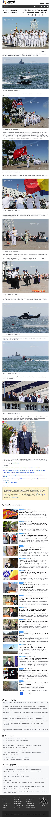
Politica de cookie (30, 805)
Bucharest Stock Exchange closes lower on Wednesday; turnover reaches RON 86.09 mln (25, 786)
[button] (47, 6)
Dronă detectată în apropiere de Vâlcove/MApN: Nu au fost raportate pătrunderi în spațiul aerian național (33, 646)
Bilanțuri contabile (18, 801)
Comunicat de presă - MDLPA (12, 742)
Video (38, 6)
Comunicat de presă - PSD (12, 754)
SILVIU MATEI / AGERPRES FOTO (31, 50)
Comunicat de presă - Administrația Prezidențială (17, 740)
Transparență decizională (17, 798)
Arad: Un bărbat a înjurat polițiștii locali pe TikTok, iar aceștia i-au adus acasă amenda (33, 671)
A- (41, 51)
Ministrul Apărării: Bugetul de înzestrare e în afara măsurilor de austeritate (18, 472)
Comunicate (9, 736)
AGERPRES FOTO (16, 463)
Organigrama (5, 801)
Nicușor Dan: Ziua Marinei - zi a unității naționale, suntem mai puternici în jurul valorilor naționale (23, 470)
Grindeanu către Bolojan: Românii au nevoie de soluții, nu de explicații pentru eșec (24, 771)
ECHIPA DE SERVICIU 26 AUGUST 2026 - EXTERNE (18, 776)
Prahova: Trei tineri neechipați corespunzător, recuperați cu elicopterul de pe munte (27, 716)
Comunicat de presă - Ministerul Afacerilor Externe (17, 750)
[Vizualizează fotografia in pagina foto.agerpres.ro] (25, 33)
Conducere (4, 799)
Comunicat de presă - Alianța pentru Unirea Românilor (18, 759)
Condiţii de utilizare (30, 797)
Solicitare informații (18, 805)
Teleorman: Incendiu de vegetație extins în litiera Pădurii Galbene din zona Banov (33, 683)
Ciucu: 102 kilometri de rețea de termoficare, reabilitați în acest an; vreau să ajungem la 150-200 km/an (33, 659)
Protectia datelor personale (30, 800)
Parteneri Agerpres (30, 807)
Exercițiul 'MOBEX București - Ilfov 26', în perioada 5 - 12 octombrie (33, 634)
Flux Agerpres (10, 765)
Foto (35, 6)
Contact (4, 809)
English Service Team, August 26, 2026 (15, 774)
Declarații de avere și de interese (7, 804)
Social (6, 50)
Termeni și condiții (30, 803)
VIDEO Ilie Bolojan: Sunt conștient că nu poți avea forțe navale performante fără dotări (21, 467)
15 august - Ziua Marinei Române (9, 482)
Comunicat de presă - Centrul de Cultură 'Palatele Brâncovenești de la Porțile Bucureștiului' (26, 752)
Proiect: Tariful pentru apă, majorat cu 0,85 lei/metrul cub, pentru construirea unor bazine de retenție (32, 560)
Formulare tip (17, 807)
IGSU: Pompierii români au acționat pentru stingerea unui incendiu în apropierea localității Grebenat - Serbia (33, 622)
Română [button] (29, 814)
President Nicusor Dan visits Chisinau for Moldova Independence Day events (22, 788)
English (46, 3)
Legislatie (4, 797)
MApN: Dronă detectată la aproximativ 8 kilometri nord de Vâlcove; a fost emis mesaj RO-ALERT (27, 720)
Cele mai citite (10, 700)
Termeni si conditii (37, 814)
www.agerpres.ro (18, 488)
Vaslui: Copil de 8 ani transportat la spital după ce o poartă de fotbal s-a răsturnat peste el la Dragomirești (33, 536)
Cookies (44, 814)
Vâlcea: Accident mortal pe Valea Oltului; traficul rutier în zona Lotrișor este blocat (27, 706)
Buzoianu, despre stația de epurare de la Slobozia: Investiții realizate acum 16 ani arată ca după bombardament (32, 549)
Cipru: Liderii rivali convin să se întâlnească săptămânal (18, 767)
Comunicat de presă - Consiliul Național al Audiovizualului (18, 757)
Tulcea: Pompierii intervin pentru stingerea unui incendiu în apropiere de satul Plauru (33, 511)
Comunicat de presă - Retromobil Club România (16, 738)
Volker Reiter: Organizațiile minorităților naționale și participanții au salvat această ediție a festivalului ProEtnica (32, 610)
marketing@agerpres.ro (14, 497)
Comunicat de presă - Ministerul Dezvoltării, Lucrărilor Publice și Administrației (23, 745)
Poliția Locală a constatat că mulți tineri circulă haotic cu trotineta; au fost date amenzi (25, 727)
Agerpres (10, 814)
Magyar (42, 3)
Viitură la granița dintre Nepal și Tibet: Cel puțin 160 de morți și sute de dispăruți (23, 769)
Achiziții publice (17, 803)
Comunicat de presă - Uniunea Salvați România (16, 747)
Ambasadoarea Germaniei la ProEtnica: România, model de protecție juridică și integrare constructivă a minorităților (33, 598)
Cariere (4, 807)
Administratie (23, 558)
